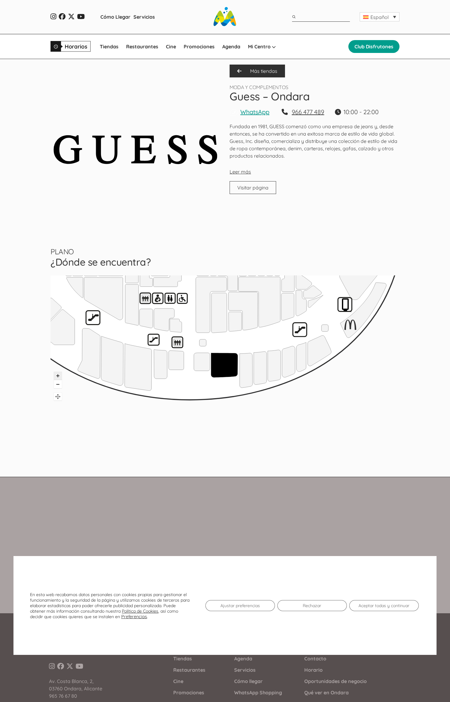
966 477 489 (308, 112)
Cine (171, 46)
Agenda (231, 46)
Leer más (240, 172)
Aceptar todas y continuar (383, 605)
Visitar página (252, 188)
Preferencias (134, 616)
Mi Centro (260, 46)
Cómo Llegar (115, 17)
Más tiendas (263, 71)
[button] (379, 16)
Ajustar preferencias (240, 605)
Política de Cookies (140, 611)
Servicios (144, 17)
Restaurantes (142, 46)
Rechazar (312, 605)
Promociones (199, 46)
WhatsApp (254, 112)
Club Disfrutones (373, 46)
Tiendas (109, 46)
